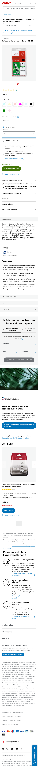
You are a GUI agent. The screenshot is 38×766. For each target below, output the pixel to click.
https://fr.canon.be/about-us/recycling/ (15, 438)
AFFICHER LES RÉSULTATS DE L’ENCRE (20, 360)
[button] (12, 33)
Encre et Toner (7, 14)
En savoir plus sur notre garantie (20, 597)
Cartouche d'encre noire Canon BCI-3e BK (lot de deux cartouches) (19, 486)
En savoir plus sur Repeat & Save (12, 158)
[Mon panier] (30, 2)
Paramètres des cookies (10, 724)
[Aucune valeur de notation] (9, 90)
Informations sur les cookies (11, 720)
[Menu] (35, 2)
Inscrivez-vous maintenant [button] (13, 654)
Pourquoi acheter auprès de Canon (21, 617)
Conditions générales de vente (12, 712)
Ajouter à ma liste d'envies (11, 174)
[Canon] (6, 3)
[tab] (11, 329)
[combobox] (19, 8)
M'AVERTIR (9, 510)
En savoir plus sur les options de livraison (22, 575)
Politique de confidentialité (11, 716)
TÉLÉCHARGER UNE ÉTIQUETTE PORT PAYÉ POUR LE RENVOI (19, 425)
